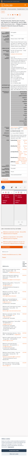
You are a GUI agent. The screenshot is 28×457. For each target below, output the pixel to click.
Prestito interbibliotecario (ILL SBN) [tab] (11, 254)
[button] (10, 15)
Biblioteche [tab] (5, 251)
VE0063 (25, 352)
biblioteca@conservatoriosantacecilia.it (12, 310)
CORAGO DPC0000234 (16, 54)
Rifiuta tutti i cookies (14, 454)
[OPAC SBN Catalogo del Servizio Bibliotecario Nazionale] (2, 5)
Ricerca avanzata (12, 9)
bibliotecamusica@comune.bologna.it (11, 279)
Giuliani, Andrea (17, 162)
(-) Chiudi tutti (5, 179)
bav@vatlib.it (18, 334)
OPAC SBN (3, 9)
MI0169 (24, 291)
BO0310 (25, 275)
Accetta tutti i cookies (14, 450)
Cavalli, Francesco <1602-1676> (21, 154)
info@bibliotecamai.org (14, 272)
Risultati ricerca (21, 9)
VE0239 (25, 362)
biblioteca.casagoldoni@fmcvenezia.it (11, 356)
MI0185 (24, 299)
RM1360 (25, 333)
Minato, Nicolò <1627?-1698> (19, 142)
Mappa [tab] (4, 257)
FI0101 (24, 282)
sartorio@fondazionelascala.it (9, 296)
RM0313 (25, 321)
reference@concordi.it (8, 340)
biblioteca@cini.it (7, 365)
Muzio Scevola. (14, 127)
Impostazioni (11, 447)
